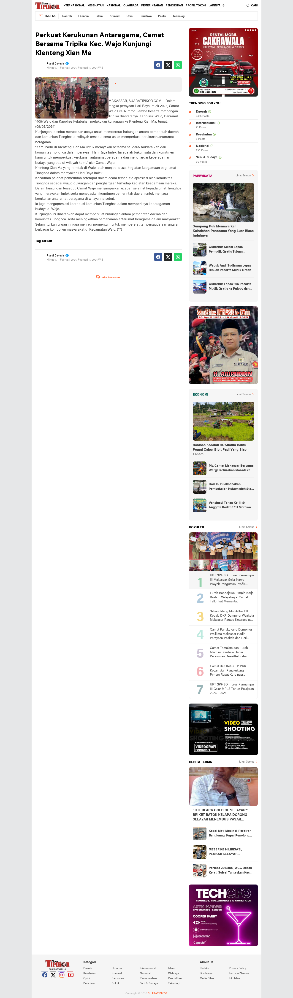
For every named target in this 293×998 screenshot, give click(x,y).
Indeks (50, 16)
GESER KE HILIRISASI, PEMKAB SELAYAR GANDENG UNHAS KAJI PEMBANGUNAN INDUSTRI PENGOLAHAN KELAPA (229, 852)
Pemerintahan (152, 5)
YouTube (70, 980)
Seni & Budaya (206, 157)
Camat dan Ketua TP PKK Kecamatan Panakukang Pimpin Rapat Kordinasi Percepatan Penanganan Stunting (228, 671)
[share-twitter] (168, 65)
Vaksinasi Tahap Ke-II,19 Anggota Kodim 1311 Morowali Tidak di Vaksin (231, 505)
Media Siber (207, 978)
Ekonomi (83, 16)
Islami (99, 16)
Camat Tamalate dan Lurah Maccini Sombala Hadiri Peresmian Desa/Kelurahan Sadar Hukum (229, 652)
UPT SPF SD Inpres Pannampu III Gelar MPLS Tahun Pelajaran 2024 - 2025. (232, 689)
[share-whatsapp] (178, 65)
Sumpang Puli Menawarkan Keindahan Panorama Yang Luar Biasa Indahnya (223, 231)
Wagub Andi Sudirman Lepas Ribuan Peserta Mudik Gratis (230, 268)
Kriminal (115, 16)
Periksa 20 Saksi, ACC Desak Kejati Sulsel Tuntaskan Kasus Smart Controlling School (231, 870)
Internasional (73, 5)
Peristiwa (146, 16)
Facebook (44, 980)
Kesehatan (95, 5)
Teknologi (179, 16)
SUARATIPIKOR (158, 993)
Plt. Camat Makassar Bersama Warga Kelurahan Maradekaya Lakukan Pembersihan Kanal (231, 468)
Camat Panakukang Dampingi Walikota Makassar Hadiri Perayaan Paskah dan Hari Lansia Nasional (231, 634)
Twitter (53, 980)
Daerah (67, 16)
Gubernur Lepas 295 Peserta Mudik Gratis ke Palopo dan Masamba (230, 287)
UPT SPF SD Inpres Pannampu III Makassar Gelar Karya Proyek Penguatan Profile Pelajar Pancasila (232, 580)
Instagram (61, 980)
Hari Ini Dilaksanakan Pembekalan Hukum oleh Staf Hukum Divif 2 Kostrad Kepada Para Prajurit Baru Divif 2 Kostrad (231, 487)
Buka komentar (110, 277)
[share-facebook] (158, 65)
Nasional (113, 5)
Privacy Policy (237, 968)
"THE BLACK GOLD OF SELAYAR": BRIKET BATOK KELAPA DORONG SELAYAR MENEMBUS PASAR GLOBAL (220, 815)
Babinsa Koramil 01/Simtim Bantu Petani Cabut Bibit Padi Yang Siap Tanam (220, 449)
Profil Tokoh (196, 5)
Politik (162, 16)
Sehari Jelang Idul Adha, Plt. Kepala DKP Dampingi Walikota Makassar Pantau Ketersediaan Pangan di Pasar (232, 616)
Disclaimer (206, 973)
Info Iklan (234, 978)
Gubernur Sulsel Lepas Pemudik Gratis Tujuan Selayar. (226, 249)
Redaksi (204, 968)
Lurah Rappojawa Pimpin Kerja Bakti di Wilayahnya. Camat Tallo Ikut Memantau (231, 597)
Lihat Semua (243, 175)
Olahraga (130, 5)
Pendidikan (174, 5)
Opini (130, 16)
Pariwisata (118, 978)
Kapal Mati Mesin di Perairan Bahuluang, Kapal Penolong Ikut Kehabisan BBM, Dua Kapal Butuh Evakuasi (230, 833)
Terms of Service (239, 973)
